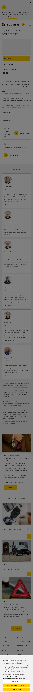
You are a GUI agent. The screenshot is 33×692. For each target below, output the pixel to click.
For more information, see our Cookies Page (14, 678)
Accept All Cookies (16, 689)
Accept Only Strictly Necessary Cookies (17, 685)
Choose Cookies (16, 681)
